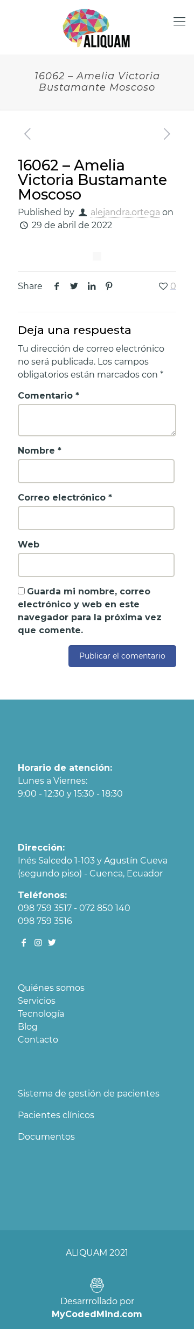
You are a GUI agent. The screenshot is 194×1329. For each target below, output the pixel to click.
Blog (28, 1027)
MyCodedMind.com (97, 1314)
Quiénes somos (51, 988)
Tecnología (41, 1014)
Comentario (48, 396)
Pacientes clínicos (56, 1115)
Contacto (38, 1040)
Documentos (46, 1137)
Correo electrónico (65, 497)
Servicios (37, 1001)
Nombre (39, 451)
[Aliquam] (97, 27)
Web (28, 544)
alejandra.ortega (125, 212)
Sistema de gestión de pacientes (89, 1093)
